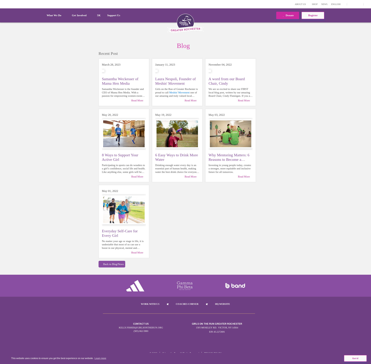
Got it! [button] (355, 358)
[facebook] (360, 4)
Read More (137, 100)
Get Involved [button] (79, 15)
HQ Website (222, 304)
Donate (289, 15)
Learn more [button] (100, 358)
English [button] (336, 4)
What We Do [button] (54, 15)
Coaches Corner (187, 304)
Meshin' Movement (179, 92)
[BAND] (235, 285)
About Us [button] (300, 4)
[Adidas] (135, 285)
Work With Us (150, 304)
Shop (314, 4)
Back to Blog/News (113, 264)
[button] (367, 4)
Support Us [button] (113, 15)
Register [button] (313, 15)
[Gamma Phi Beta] (185, 285)
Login (3, 4)
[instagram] (351, 4)
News (324, 4)
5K (98, 15)
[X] (355, 4)
